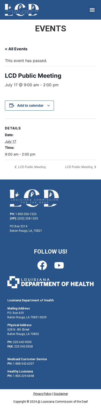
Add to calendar (30, 105)
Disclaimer (61, 394)
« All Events (16, 48)
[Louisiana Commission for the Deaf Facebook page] (42, 265)
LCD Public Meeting (31, 167)
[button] (92, 10)
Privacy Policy (42, 394)
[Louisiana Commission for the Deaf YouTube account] (59, 265)
